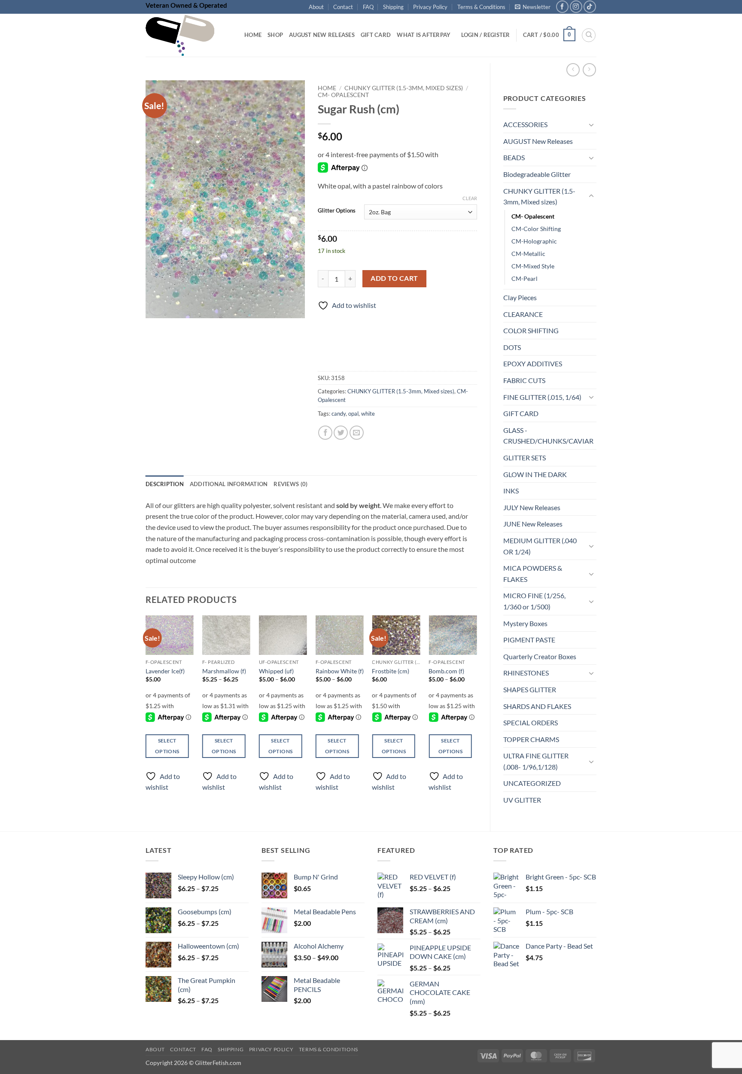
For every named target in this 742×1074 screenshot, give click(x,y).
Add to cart (394, 278)
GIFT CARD (520, 413)
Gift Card (376, 34)
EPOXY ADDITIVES (532, 363)
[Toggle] (591, 124)
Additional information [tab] (229, 484)
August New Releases (322, 34)
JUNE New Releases (533, 524)
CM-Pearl (524, 278)
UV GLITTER (522, 800)
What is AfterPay (423, 34)
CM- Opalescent (532, 216)
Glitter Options (337, 211)
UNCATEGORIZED (532, 783)
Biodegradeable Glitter (537, 174)
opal (353, 413)
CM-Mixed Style (532, 266)
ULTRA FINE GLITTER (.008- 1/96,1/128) (536, 761)
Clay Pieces (520, 297)
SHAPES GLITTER (529, 689)
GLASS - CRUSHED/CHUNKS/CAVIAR (548, 435)
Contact (343, 6)
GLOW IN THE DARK (535, 474)
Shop (275, 34)
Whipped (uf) (276, 671)
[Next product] (573, 69)
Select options (167, 746)
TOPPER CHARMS (531, 739)
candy (338, 413)
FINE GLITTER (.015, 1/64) (542, 397)
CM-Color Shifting (536, 228)
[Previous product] (589, 69)
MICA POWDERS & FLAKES (532, 573)
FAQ (368, 6)
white (368, 413)
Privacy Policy (430, 6)
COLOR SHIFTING (531, 330)
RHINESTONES (526, 673)
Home (253, 34)
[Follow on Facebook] (562, 6)
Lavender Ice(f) (165, 671)
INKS (511, 491)
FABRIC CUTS (524, 380)
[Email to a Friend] (357, 433)
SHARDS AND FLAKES (537, 706)
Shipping (393, 6)
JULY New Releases (531, 507)
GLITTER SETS (524, 457)
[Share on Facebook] (325, 433)
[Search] (589, 35)
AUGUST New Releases (538, 141)
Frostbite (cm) (390, 671)
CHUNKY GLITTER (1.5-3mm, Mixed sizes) (539, 196)
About (316, 6)
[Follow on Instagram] (576, 6)
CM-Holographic (534, 241)
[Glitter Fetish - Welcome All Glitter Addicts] (188, 35)
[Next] (476, 711)
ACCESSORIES (525, 124)
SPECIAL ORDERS (530, 722)
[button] (532, 6)
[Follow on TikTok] (590, 6)
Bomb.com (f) (446, 671)
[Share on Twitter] (341, 433)
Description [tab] (165, 484)
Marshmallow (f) (224, 671)
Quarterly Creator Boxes (539, 656)
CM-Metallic (528, 253)
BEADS (514, 157)
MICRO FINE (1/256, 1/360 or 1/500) (534, 601)
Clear (469, 198)
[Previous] (146, 711)
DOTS (512, 347)
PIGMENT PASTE (529, 640)
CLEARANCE (523, 314)
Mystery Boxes (525, 623)
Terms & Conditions (481, 6)
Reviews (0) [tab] (290, 484)
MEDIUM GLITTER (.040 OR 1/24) (540, 546)
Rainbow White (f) (340, 671)
